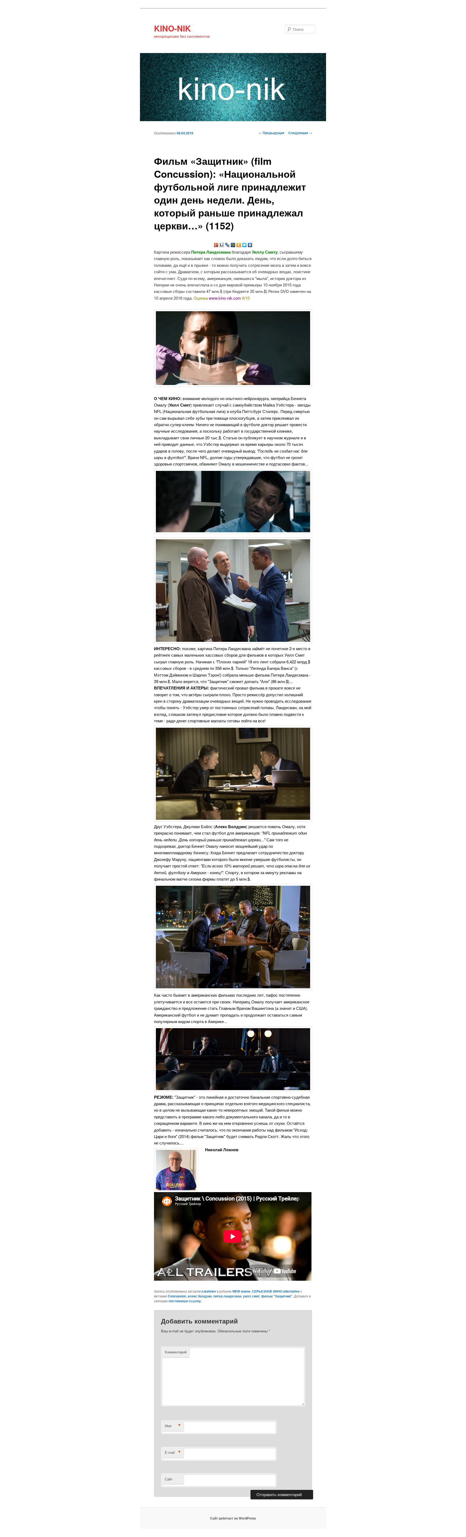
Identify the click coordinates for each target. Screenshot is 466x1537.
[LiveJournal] (227, 244)
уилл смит (251, 1296)
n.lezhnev (208, 1291)
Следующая (300, 132)
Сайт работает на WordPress (233, 1518)
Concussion (177, 1296)
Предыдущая (271, 132)
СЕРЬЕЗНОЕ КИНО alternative (276, 1291)
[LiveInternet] (222, 244)
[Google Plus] (216, 244)
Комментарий (176, 1351)
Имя (173, 1426)
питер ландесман (227, 1296)
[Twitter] (244, 244)
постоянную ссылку (185, 1300)
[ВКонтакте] (250, 244)
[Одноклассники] (239, 244)
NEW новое (241, 1291)
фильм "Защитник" (276, 1296)
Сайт (169, 1479)
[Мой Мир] (233, 244)
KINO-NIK (172, 28)
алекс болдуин (200, 1296)
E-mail (173, 1452)
